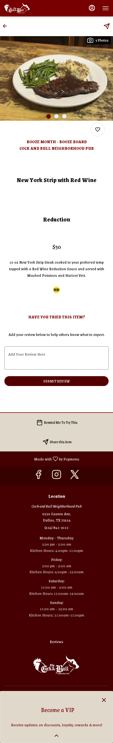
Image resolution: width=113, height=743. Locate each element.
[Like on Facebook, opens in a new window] (38, 476)
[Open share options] (106, 26)
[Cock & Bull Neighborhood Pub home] (28, 8)
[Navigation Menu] (106, 8)
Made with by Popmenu (41, 458)
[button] (6, 26)
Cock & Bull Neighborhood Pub (56, 665)
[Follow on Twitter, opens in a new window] (75, 476)
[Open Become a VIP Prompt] (56, 735)
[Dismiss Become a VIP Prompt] (104, 700)
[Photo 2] (56, 116)
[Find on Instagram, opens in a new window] (56, 476)
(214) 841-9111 (56, 527)
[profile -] (92, 8)
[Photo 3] (64, 116)
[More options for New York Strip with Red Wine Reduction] (97, 129)
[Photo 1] (48, 116)
